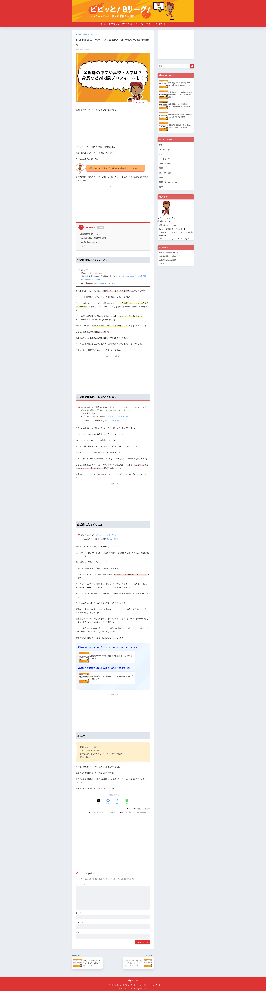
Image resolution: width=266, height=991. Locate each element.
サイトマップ (160, 24)
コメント (80, 885)
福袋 (161, 178)
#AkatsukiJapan (133, 276)
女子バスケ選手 (165, 164)
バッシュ (162, 154)
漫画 (161, 168)
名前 (79, 913)
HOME (134, 980)
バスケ (105, 812)
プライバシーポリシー (143, 24)
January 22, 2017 (113, 539)
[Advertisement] (113, 128)
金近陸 (147, 812)
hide (100, 227)
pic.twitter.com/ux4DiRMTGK (106, 535)
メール (79, 923)
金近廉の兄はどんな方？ (89, 242)
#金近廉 (143, 276)
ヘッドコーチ (164, 159)
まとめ (82, 246)
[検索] (192, 66)
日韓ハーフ (131, 812)
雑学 (161, 187)
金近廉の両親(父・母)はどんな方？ (93, 238)
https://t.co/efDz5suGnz (119, 416)
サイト (78, 932)
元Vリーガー (115, 812)
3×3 (160, 145)
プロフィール (127, 24)
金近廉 (140, 812)
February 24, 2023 (107, 283)
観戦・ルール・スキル (168, 182)
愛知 (123, 812)
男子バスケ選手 (144, 809)
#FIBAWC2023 (121, 276)
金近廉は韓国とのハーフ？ (90, 234)
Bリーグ (98, 812)
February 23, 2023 (112, 421)
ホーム (103, 24)
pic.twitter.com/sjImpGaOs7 (92, 279)
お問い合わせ (114, 24)
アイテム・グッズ (166, 150)
